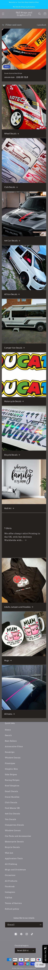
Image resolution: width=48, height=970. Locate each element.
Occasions (10, 875)
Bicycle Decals (10, 454)
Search (8, 735)
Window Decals (13, 758)
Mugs (6, 660)
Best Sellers (11, 741)
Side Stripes (11, 774)
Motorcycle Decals (12, 401)
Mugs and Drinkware (15, 870)
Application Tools (14, 858)
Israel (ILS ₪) (23, 950)
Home (8, 730)
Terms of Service (13, 903)
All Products (11, 881)
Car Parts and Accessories (18, 836)
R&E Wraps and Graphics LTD (26, 968)
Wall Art (8, 508)
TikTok (8, 898)
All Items (8, 714)
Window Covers (13, 830)
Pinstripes (10, 763)
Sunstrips (9, 752)
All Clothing (11, 864)
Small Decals (11, 791)
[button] (3, 13)
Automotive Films (14, 746)
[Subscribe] (40, 925)
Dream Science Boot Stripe (13, 73)
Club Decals (9, 187)
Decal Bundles (12, 797)
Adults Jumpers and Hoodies (17, 607)
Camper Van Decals (13, 347)
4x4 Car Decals (11, 240)
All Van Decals (10, 294)
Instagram (10, 892)
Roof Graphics (12, 786)
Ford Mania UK (12, 808)
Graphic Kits (11, 769)
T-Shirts (8, 528)
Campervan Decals (14, 825)
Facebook (10, 886)
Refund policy (12, 909)
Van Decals (10, 819)
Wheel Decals (10, 133)
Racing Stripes (12, 780)
